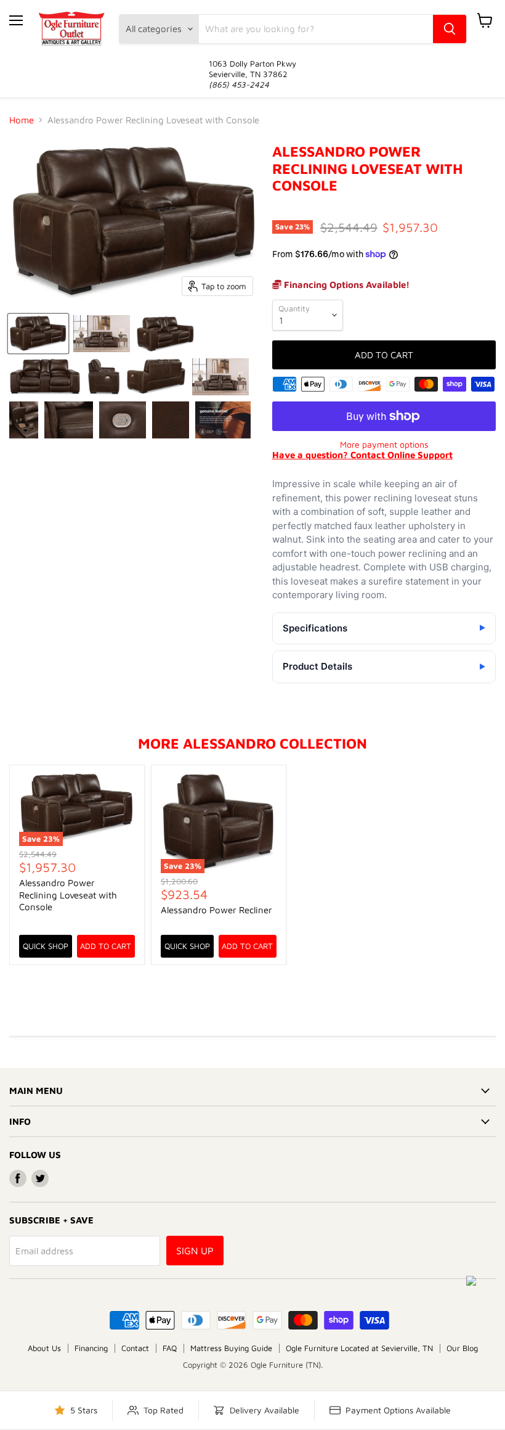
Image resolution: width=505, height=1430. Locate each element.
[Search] (449, 29)
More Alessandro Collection (252, 743)
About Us (44, 1348)
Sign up (195, 1250)
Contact (135, 1348)
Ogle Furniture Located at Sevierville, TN (359, 1348)
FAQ (170, 1348)
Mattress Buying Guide (231, 1348)
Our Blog (462, 1348)
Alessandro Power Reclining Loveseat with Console (68, 894)
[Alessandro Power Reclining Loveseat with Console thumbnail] (38, 333)
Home (21, 120)
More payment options (384, 445)
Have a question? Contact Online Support (362, 455)
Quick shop (45, 946)
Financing (91, 1348)
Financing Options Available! (345, 284)
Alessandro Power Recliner (216, 910)
